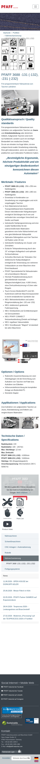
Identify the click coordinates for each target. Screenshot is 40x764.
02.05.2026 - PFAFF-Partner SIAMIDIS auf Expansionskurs (20, 598)
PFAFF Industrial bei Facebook (13, 687)
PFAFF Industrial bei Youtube (13, 691)
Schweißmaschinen (12, 542)
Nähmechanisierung (13, 36)
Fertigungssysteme (12, 569)
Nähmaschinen (11, 536)
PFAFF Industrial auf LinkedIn (12, 695)
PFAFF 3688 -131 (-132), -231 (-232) (20, 564)
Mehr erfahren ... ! (23, 493)
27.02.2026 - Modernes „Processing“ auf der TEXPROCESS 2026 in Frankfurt (19, 617)
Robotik (8, 553)
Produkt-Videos (7, 531)
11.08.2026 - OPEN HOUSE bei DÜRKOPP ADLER (15, 582)
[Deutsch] (36, 758)
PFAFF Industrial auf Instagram (13, 699)
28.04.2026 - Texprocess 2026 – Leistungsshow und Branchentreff (16, 608)
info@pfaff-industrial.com (14, 746)
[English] (36, 761)
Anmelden (6, 758)
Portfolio (16, 33)
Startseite (7, 33)
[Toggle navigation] (35, 6)
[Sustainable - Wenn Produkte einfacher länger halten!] (12, 723)
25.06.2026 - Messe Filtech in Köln (16, 591)
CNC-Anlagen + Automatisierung (18, 547)
